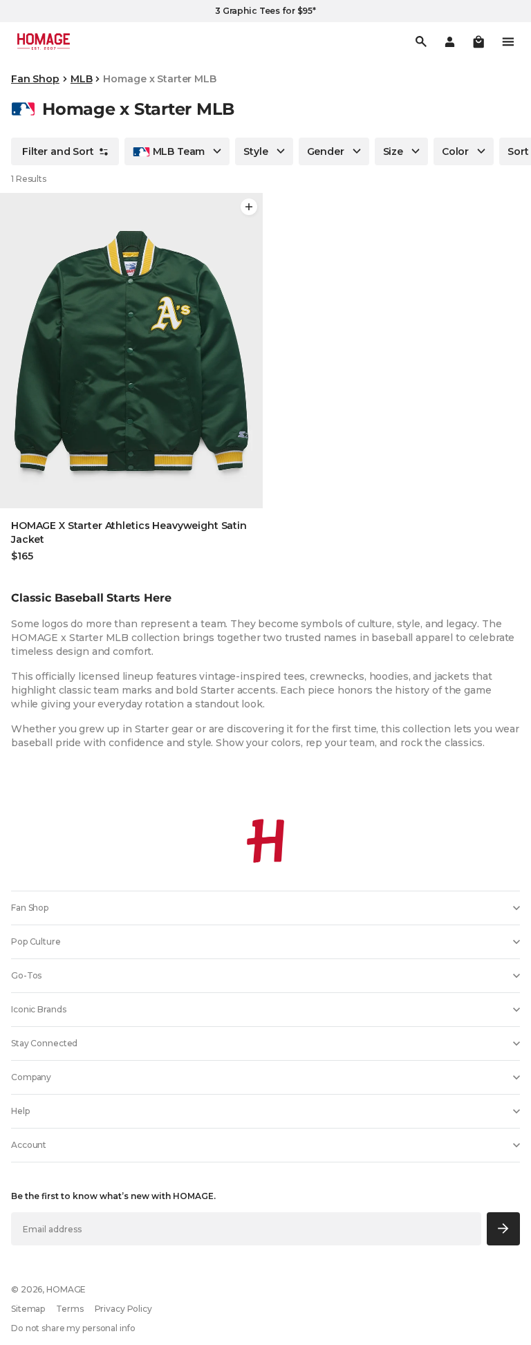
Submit (504, 1228)
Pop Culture (36, 941)
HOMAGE (66, 1289)
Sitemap (28, 1309)
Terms (69, 1309)
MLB (82, 79)
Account (28, 1145)
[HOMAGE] (43, 41)
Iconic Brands (38, 1009)
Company (31, 1077)
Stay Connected (44, 1043)
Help (20, 1111)
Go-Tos (26, 975)
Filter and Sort (58, 151)
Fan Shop (35, 79)
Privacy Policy (123, 1309)
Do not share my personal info (73, 1328)
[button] (478, 41)
